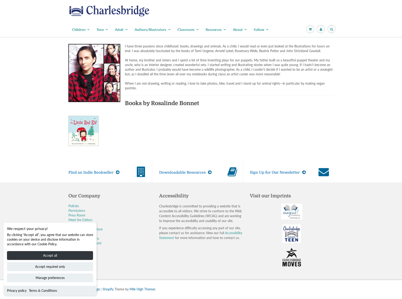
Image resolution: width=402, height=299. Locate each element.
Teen (100, 29)
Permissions (76, 211)
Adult (119, 29)
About (238, 29)
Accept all (50, 255)
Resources (214, 29)
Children (78, 29)
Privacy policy (17, 290)
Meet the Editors (80, 220)
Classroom (186, 29)
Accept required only (50, 267)
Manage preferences (50, 278)
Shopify (108, 289)
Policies (73, 206)
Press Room (76, 215)
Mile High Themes (142, 289)
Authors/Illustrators (150, 29)
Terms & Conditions (43, 290)
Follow (259, 29)
